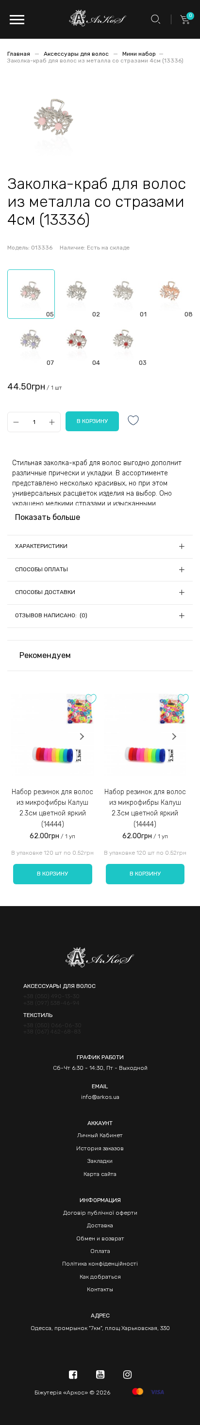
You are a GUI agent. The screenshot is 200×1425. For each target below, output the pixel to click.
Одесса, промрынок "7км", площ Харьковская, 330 (100, 1328)
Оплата (100, 1251)
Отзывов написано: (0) (51, 615)
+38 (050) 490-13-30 (51, 996)
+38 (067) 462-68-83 (52, 1032)
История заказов (100, 1148)
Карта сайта (100, 1174)
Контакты (100, 1289)
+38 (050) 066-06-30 (52, 1025)
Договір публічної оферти (100, 1212)
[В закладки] (133, 421)
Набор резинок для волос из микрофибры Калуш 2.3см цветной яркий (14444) (52, 808)
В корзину (52, 873)
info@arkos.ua (100, 1097)
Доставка (100, 1225)
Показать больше (47, 517)
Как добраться (100, 1276)
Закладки (100, 1161)
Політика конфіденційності (100, 1263)
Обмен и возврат (100, 1238)
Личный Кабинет (100, 1135)
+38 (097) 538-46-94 (51, 1003)
